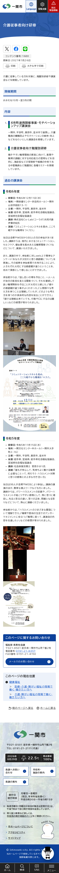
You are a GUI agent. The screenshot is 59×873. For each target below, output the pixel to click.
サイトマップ (14, 838)
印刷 (13, 66)
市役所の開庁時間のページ (19, 816)
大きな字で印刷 (35, 66)
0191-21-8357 (26, 651)
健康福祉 (14, 682)
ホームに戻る (48, 708)
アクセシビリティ (16, 832)
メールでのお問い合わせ (21, 661)
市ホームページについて (20, 826)
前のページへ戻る (22, 708)
